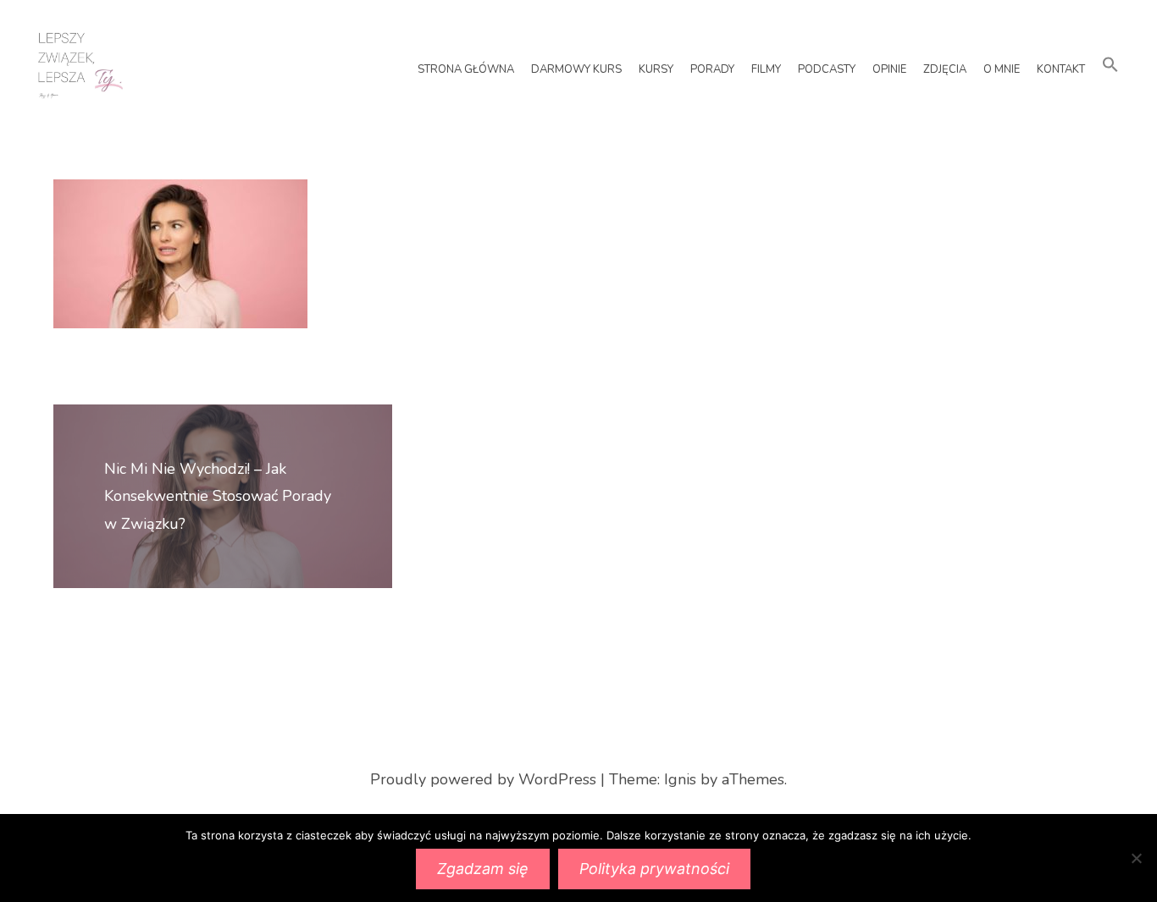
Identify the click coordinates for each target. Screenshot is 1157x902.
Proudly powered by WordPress (483, 779)
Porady (712, 69)
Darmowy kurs (576, 69)
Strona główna (466, 69)
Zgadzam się (483, 868)
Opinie (889, 69)
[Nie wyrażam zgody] (1135, 858)
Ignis (680, 779)
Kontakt (1061, 69)
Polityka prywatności (654, 868)
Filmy (766, 69)
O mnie (1001, 69)
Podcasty (826, 69)
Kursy (656, 69)
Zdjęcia (944, 69)
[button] (1110, 65)
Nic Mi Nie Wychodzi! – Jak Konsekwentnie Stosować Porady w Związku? (217, 496)
